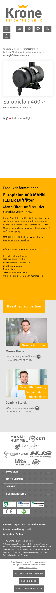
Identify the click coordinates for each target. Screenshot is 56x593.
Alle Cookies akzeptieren (29, 589)
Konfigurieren (29, 581)
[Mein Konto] (48, 29)
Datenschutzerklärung (13, 529)
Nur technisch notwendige (29, 573)
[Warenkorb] (7, 36)
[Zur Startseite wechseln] (26, 13)
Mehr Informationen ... (28, 568)
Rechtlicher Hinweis (37, 525)
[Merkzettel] (38, 29)
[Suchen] (29, 29)
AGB (29, 529)
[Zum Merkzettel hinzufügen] (43, 102)
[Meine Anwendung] (20, 29)
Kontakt (7, 525)
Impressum (19, 525)
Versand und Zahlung (13, 534)
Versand (43, 544)
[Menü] (7, 29)
